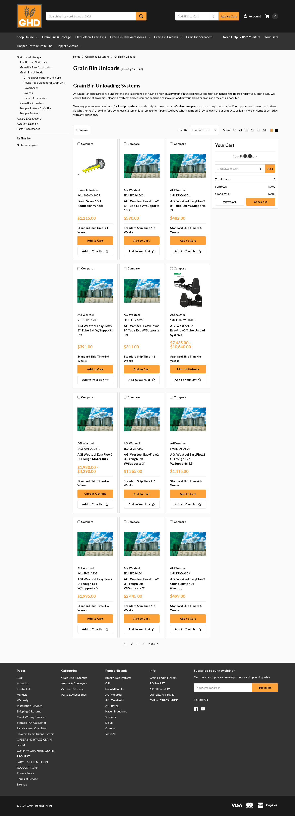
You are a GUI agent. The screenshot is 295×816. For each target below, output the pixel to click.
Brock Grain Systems (118, 677)
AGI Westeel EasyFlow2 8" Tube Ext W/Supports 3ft (141, 330)
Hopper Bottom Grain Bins (34, 46)
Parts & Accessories (28, 128)
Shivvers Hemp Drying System (35, 734)
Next (152, 643)
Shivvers (110, 717)
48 (252, 130)
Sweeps (28, 93)
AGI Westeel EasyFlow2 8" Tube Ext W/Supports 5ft (95, 330)
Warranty (22, 700)
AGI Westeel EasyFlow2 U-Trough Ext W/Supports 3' (141, 459)
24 (240, 130)
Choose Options (188, 369)
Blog (19, 677)
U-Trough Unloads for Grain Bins (42, 77)
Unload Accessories (35, 98)
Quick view (95, 167)
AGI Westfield (114, 700)
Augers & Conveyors (29, 118)
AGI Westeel (113, 694)
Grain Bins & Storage (56, 37)
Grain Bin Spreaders (199, 37)
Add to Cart (229, 16)
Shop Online (25, 37)
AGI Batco (112, 705)
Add (270, 168)
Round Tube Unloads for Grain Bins (44, 82)
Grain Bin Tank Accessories (128, 37)
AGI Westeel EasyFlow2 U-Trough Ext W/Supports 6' (94, 583)
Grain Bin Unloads (166, 37)
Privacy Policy (25, 773)
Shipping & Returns (29, 711)
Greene (110, 728)
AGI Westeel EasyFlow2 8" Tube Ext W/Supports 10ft (141, 205)
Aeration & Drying (27, 123)
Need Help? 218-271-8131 (241, 37)
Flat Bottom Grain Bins (90, 37)
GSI (107, 683)
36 (246, 130)
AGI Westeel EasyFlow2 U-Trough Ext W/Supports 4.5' (187, 459)
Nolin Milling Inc (115, 689)
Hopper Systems (67, 46)
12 (234, 130)
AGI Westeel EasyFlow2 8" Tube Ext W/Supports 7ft (188, 205)
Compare (82, 130)
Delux (109, 722)
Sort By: (183, 130)
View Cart (229, 201)
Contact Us (24, 689)
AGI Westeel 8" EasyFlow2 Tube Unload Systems (187, 330)
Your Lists (271, 37)
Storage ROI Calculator (31, 722)
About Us (23, 683)
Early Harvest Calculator (32, 728)
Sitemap (22, 784)
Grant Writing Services (31, 717)
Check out (261, 201)
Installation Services (29, 705)
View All (110, 734)
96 (258, 130)
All (264, 130)
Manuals (22, 694)
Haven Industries (116, 711)
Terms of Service (27, 778)
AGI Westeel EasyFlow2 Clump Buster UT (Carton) (187, 583)
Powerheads (31, 87)
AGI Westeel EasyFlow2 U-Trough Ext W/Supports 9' (141, 583)
